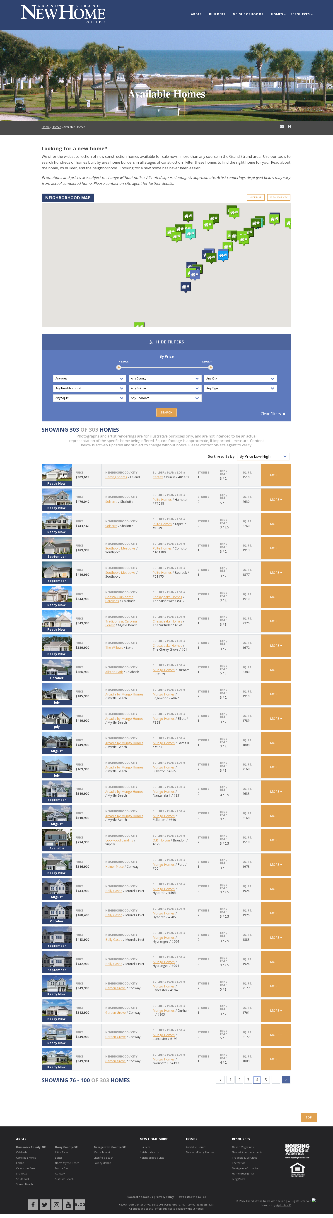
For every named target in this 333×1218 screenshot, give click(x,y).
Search (166, 412)
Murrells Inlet (102, 1152)
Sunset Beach (24, 1184)
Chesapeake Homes (167, 597)
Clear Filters (271, 413)
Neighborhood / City (121, 472)
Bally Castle (113, 891)
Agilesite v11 (283, 1205)
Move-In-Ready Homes (200, 1152)
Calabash (21, 1152)
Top (309, 1117)
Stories (203, 472)
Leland (20, 1163)
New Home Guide (154, 1139)
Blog (80, 1204)
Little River (61, 1152)
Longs (58, 1157)
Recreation (239, 1163)
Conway (60, 1173)
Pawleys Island (102, 1163)
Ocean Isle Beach (26, 1168)
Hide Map (256, 197)
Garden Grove (115, 988)
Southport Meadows (120, 548)
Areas (196, 14)
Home (46, 127)
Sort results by (221, 456)
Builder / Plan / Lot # (169, 472)
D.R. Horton (161, 840)
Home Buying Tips (243, 1173)
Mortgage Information (245, 1168)
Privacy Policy (165, 1197)
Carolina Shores (26, 1157)
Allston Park (114, 672)
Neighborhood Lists (152, 1157)
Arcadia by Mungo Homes (124, 694)
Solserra (111, 501)
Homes (277, 14)
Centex (158, 477)
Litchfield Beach (103, 1157)
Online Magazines (242, 1147)
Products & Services (244, 1157)
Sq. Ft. (247, 472)
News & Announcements (247, 1152)
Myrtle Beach (63, 1168)
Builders (217, 14)
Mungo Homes (164, 670)
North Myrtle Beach (67, 1163)
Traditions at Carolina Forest (121, 623)
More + (276, 475)
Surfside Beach (64, 1179)
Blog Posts (238, 1179)
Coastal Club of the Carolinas (119, 599)
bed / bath (223, 472)
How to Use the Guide (191, 1197)
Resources (300, 14)
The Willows (114, 647)
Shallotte (21, 1173)
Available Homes (196, 1147)
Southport (22, 1179)
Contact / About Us (140, 1197)
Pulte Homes (162, 499)
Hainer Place (114, 866)
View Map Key (278, 197)
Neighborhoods (248, 14)
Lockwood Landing (119, 840)
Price (79, 472)
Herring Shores (116, 477)
